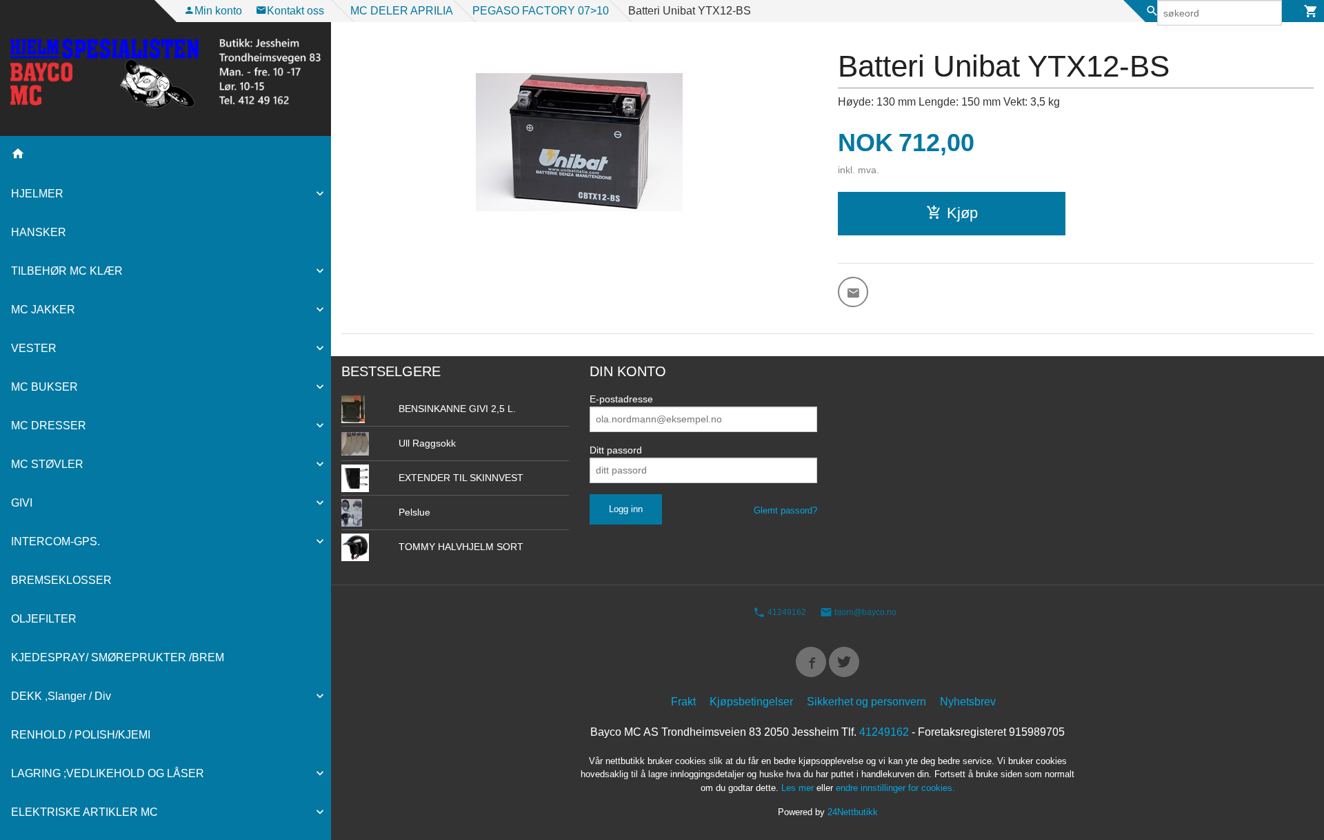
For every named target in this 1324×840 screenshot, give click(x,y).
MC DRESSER (48, 425)
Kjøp (962, 213)
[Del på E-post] (853, 292)
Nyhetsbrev (968, 701)
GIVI (21, 503)
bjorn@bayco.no (864, 613)
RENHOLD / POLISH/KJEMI (80, 735)
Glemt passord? (785, 510)
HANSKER (38, 232)
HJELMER (37, 193)
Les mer (798, 788)
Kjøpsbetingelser (751, 701)
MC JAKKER (43, 309)
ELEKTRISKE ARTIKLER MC (84, 812)
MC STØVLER (47, 464)
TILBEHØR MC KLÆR (67, 271)
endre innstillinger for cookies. (895, 788)
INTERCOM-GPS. (55, 541)
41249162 (785, 613)
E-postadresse (621, 398)
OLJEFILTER (44, 619)
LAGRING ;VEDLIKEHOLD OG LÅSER (107, 773)
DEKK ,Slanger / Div (61, 696)
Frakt (683, 701)
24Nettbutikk (853, 812)
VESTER (34, 348)
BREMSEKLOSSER (61, 580)
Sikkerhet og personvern (866, 701)
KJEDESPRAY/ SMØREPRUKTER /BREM (117, 657)
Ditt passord (616, 450)
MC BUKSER (44, 387)
